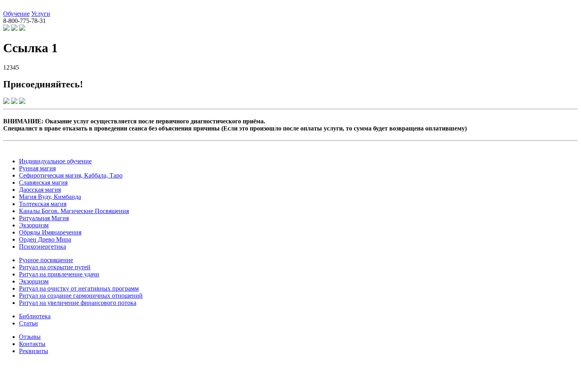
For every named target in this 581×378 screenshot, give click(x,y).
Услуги (40, 13)
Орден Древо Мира (45, 239)
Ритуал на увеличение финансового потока (77, 302)
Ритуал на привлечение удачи (59, 274)
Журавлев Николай (29, 6)
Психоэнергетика (42, 246)
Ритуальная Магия (44, 218)
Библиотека (35, 316)
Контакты (32, 343)
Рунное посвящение (46, 260)
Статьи (28, 323)
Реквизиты (33, 351)
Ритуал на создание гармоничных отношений (81, 295)
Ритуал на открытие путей (55, 267)
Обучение (16, 13)
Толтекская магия (42, 203)
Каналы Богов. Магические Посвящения (74, 211)
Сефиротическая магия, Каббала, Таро (71, 175)
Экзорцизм (34, 225)
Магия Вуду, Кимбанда (50, 196)
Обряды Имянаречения (50, 232)
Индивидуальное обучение (55, 161)
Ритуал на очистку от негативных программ (79, 288)
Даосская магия (40, 189)
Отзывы (30, 336)
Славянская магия (43, 182)
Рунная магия (37, 168)
